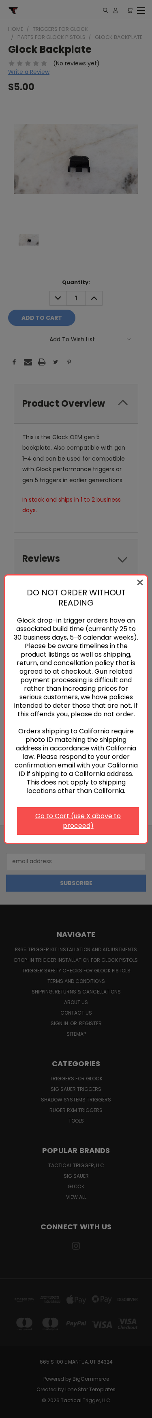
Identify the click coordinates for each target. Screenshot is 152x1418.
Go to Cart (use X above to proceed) (78, 820)
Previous (12, 1409)
